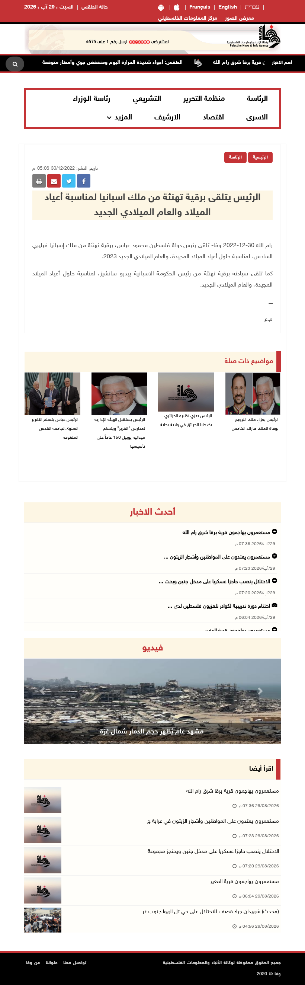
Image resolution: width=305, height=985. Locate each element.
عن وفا (33, 963)
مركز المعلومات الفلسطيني (187, 18)
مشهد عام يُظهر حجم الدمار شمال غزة (151, 732)
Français (200, 7)
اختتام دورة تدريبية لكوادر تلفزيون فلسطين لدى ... (219, 606)
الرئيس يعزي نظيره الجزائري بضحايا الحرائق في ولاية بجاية (186, 420)
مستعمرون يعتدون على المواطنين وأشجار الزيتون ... (217, 557)
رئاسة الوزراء (91, 99)
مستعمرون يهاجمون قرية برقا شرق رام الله (226, 533)
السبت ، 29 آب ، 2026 (49, 7)
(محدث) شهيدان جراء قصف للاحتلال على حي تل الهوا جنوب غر (210, 912)
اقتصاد (213, 117)
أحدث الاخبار (152, 512)
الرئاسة (257, 99)
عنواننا (52, 963)
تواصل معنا (74, 963)
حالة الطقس (94, 7)
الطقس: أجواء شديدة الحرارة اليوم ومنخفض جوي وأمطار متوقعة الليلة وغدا (113, 63)
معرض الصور (239, 18)
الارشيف (167, 117)
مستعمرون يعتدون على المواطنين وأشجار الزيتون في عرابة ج (213, 821)
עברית (252, 7)
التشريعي (147, 99)
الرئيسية (260, 157)
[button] (43, 691)
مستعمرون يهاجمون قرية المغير (244, 882)
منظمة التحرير (204, 99)
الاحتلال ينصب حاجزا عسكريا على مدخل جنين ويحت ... (214, 582)
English (227, 7)
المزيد (123, 117)
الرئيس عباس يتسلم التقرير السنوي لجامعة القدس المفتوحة (55, 428)
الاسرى (257, 117)
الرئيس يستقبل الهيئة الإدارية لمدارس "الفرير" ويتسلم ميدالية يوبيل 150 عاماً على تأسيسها (119, 433)
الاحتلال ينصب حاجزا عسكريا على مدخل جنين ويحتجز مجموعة (213, 851)
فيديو (152, 648)
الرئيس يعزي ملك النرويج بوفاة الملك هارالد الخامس (255, 424)
